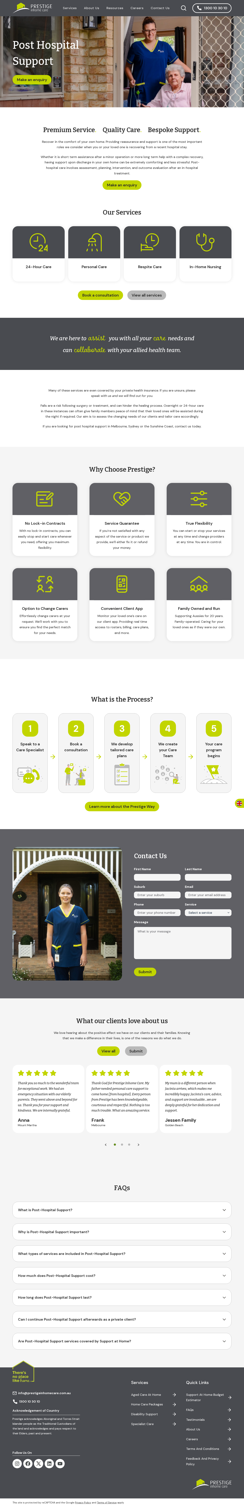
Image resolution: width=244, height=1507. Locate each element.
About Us (193, 1429)
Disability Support (144, 1414)
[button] (211, 8)
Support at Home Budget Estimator (205, 1397)
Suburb (139, 887)
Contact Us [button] (160, 8)
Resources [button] (114, 8)
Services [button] (70, 8)
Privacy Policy (83, 1502)
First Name (142, 869)
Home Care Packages (147, 1404)
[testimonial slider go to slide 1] (122, 1144)
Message (141, 922)
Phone (139, 904)
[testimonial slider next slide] (138, 1145)
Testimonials (195, 1420)
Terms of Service (107, 1502)
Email (189, 887)
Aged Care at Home (146, 1395)
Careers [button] (137, 8)
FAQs (190, 1410)
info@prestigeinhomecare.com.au (44, 1393)
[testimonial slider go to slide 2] (129, 1144)
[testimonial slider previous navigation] (105, 1145)
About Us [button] (91, 8)
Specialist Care (142, 1424)
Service (190, 904)
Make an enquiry (122, 185)
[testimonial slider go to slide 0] (115, 1144)
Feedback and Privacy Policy (202, 1461)
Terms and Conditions (202, 1449)
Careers (192, 1439)
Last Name (193, 869)
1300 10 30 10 (29, 1401)
